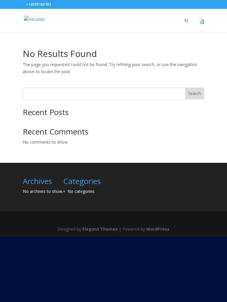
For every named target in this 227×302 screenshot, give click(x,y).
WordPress (157, 229)
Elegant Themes (100, 229)
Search (194, 93)
